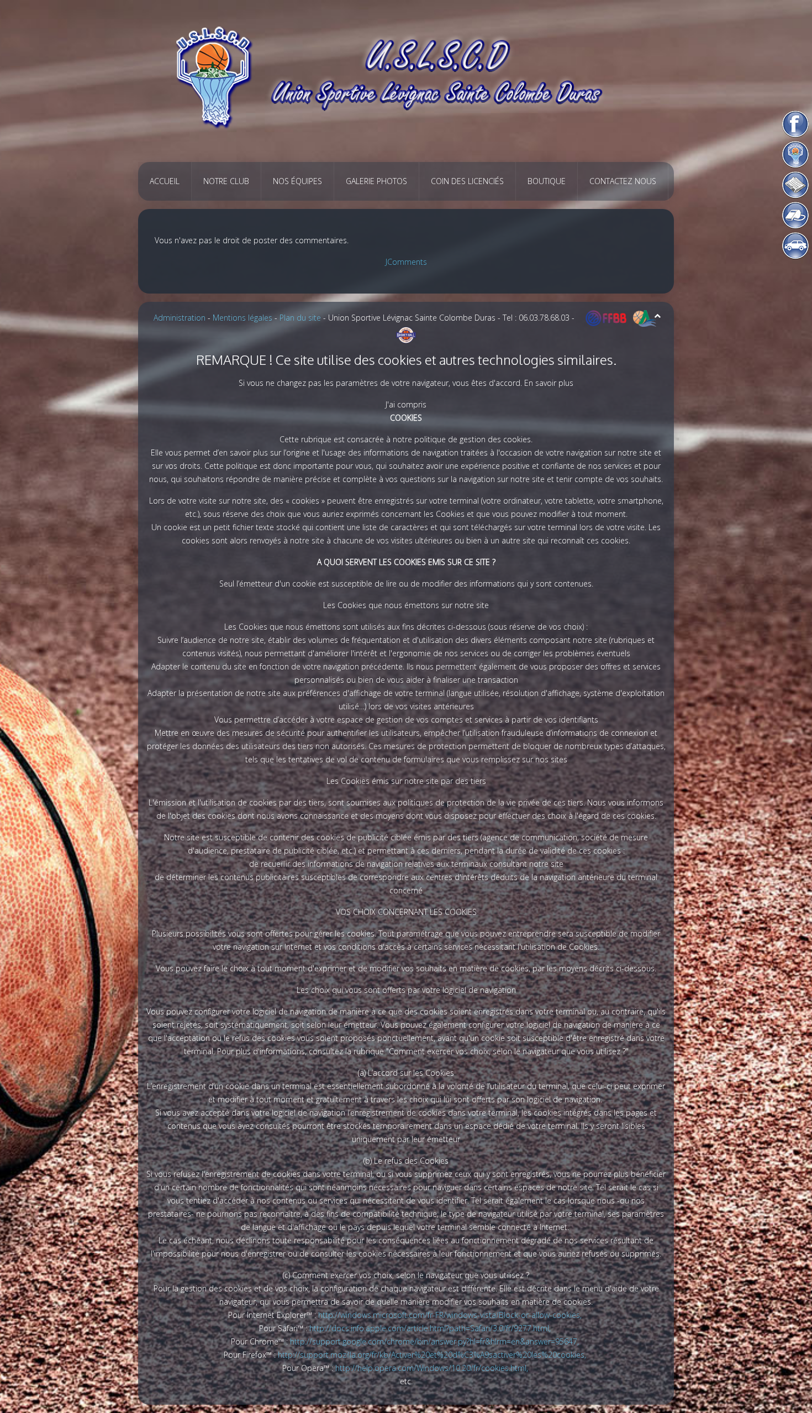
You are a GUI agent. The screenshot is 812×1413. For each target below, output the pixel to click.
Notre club (226, 181)
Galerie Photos (376, 181)
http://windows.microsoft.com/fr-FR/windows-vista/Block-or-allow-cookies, (451, 1315)
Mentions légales (242, 317)
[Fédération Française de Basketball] (606, 317)
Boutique (547, 181)
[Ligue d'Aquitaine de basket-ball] (644, 317)
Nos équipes (297, 181)
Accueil (165, 181)
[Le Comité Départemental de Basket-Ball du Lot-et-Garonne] (406, 334)
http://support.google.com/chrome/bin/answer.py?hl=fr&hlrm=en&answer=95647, (435, 1341)
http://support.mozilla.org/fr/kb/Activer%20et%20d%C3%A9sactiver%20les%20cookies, (433, 1354)
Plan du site (300, 317)
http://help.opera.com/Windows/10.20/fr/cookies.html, (432, 1368)
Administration (179, 317)
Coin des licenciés (467, 181)
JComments (406, 262)
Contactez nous (622, 181)
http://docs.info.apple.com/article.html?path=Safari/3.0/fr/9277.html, (431, 1328)
